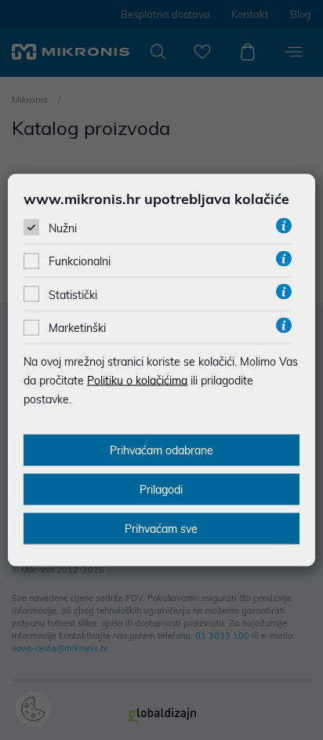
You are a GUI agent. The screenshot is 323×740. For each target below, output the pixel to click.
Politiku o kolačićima (137, 381)
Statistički (73, 294)
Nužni (63, 228)
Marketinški (77, 328)
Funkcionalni (80, 261)
